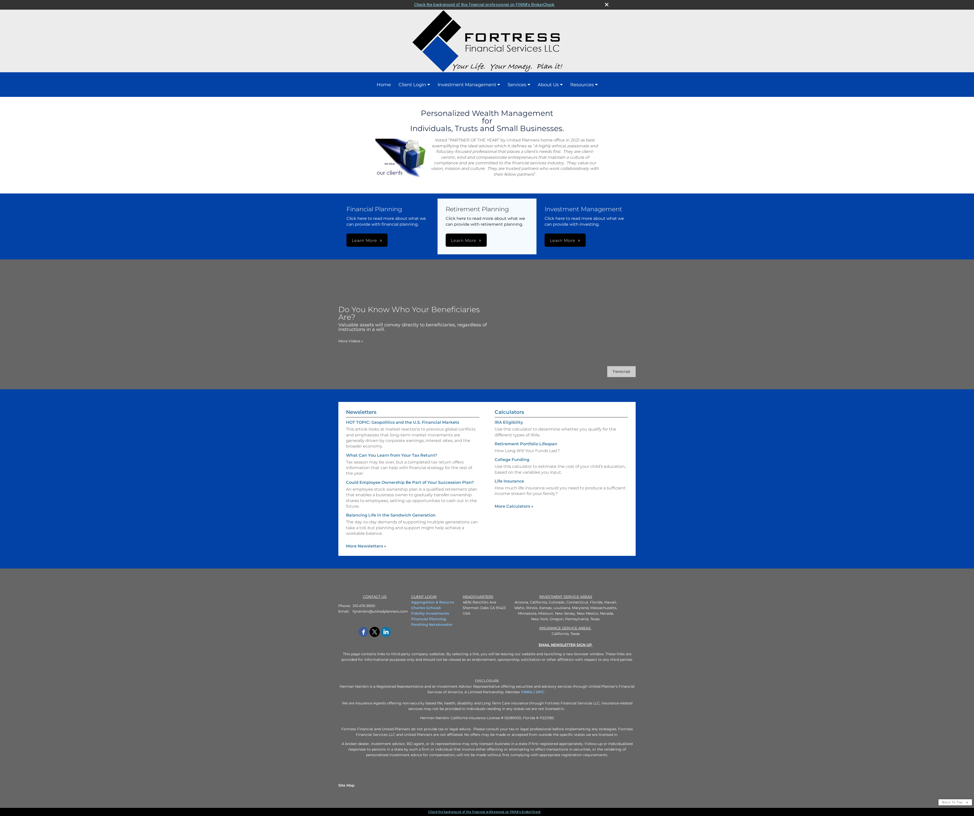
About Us (548, 84)
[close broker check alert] (607, 5)
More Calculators (514, 506)
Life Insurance (509, 481)
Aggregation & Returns (432, 602)
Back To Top (953, 802)
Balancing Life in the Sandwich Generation (391, 515)
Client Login (412, 84)
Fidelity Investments (430, 613)
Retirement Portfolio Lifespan (526, 443)
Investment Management (467, 84)
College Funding (512, 459)
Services (517, 84)
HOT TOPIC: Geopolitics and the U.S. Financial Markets (402, 422)
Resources (582, 84)
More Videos (350, 341)
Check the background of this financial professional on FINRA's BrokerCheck (484, 4)
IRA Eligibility (509, 422)
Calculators (509, 412)
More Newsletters (366, 546)
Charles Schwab (426, 608)
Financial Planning (428, 619)
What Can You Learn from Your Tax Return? (391, 455)
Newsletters (361, 412)
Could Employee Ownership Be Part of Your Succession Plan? (410, 482)
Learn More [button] (364, 240)
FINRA (526, 692)
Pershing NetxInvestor (432, 624)
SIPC (540, 692)
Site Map (346, 785)
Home (384, 84)
